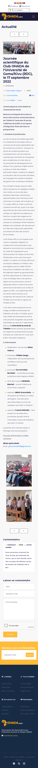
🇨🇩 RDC (32, 95)
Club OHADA (10, 100)
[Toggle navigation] (33, 16)
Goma (20, 100)
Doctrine (5, 710)
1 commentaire (12, 95)
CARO (32, 714)
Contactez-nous (10, 735)
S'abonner (30, 655)
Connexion (14, 6)
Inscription (26, 6)
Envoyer (10, 634)
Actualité (5, 714)
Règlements (25, 691)
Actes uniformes (27, 687)
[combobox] (19, 10)
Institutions (6, 687)
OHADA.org (25, 706)
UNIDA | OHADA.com (11, 757)
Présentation (7, 684)
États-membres (8, 691)
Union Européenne (28, 710)
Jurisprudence (7, 706)
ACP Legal (24, 714)
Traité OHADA (26, 684)
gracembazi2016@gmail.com (19, 446)
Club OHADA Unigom (14, 90)
